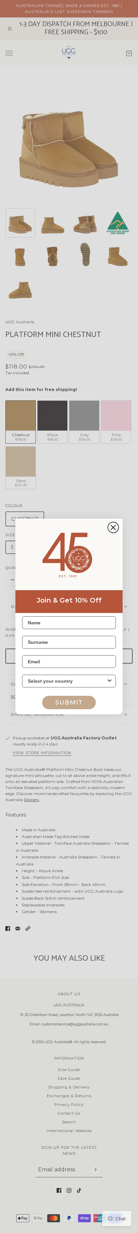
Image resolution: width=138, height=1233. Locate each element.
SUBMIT (69, 702)
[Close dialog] (113, 527)
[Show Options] (109, 681)
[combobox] (67, 681)
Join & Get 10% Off (69, 600)
